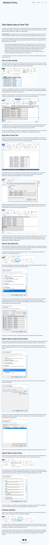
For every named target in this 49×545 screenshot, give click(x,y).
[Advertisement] (24, 12)
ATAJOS (38, 2)
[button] (45, 2)
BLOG (42, 2)
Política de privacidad (22, 541)
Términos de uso (28, 541)
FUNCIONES (33, 2)
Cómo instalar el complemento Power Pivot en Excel (34, 35)
